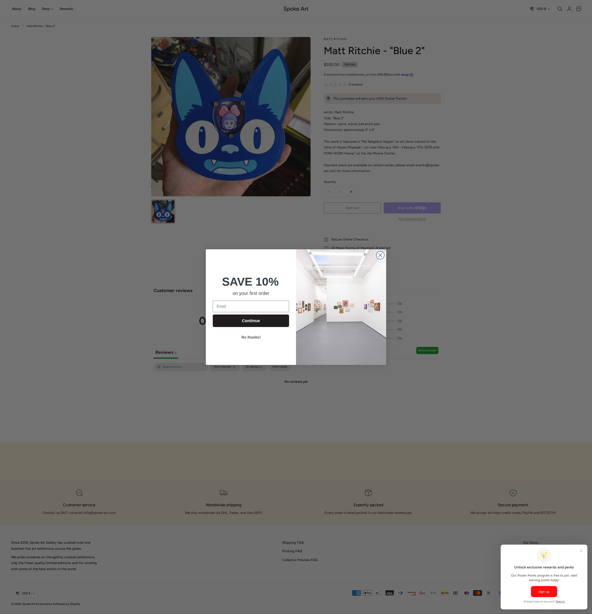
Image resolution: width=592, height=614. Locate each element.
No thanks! (251, 337)
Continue (251, 320)
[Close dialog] (380, 255)
